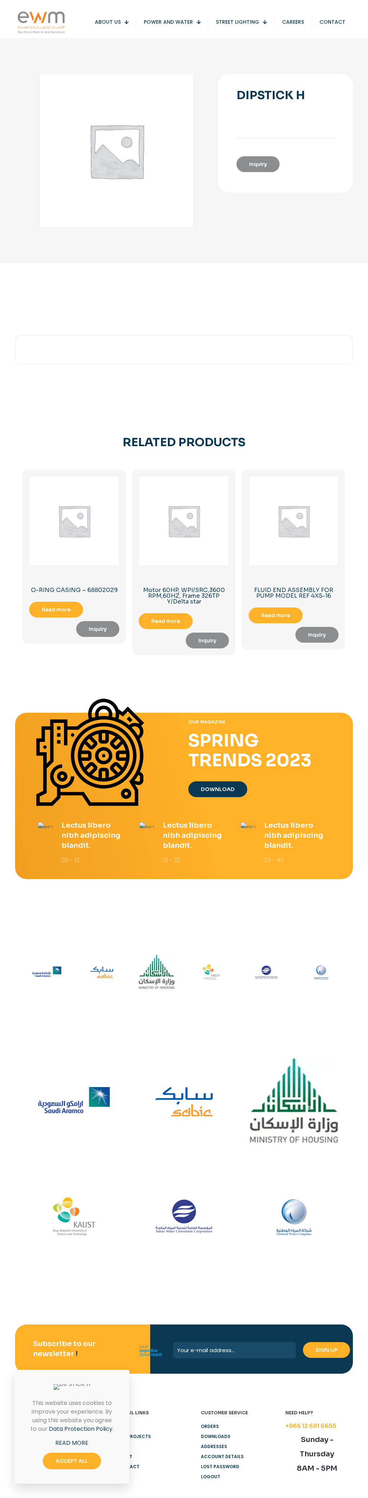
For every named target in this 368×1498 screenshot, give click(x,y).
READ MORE (71, 1443)
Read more (56, 609)
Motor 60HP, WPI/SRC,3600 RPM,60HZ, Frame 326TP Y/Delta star (184, 595)
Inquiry (258, 164)
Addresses (214, 1446)
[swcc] (266, 972)
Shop (122, 1446)
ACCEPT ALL (72, 1461)
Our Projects (133, 1436)
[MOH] (156, 972)
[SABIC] (101, 972)
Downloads (215, 1436)
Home (123, 1426)
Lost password (220, 1467)
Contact (127, 1467)
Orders (210, 1426)
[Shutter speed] (321, 972)
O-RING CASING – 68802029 (74, 590)
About (124, 1456)
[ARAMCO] (46, 972)
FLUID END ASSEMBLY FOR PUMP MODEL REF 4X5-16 (293, 593)
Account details (222, 1456)
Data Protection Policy (80, 1429)
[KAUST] (211, 972)
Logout (210, 1477)
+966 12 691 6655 (310, 1426)
